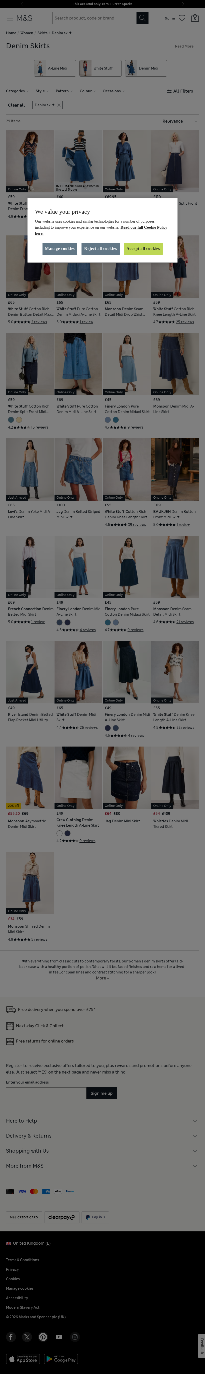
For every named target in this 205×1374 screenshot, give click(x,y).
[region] (103, 230)
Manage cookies (60, 249)
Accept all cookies (143, 249)
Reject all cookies (100, 249)
